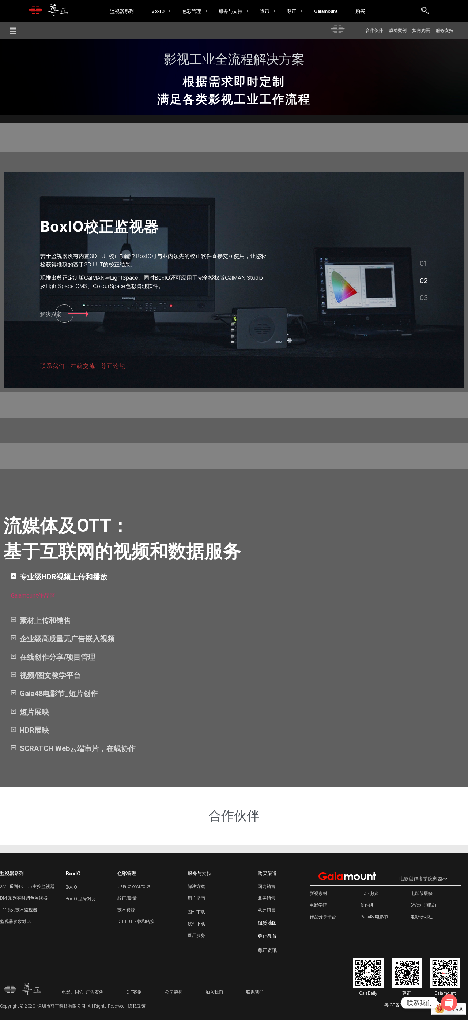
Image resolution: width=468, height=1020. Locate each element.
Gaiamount (326, 11)
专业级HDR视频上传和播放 (63, 576)
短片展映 (34, 711)
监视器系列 (122, 11)
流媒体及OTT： (66, 525)
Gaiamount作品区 (33, 595)
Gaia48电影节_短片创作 (59, 693)
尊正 (292, 11)
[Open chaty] (449, 1002)
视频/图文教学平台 (50, 675)
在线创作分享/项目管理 (57, 657)
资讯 (264, 11)
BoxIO (158, 11)
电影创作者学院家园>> (423, 878)
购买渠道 (267, 873)
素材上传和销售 (45, 620)
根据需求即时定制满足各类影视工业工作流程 (234, 90)
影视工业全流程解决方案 (234, 59)
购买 (360, 11)
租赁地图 (267, 923)
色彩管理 (191, 11)
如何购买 (421, 30)
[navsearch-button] (425, 11)
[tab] (423, 263)
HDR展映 (34, 730)
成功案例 (398, 30)
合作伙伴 (374, 30)
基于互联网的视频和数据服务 (122, 551)
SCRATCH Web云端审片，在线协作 (78, 748)
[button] (125, 11)
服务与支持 (230, 11)
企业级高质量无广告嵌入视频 (67, 638)
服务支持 (444, 30)
